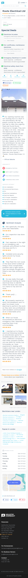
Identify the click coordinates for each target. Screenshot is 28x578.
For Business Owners (7, 530)
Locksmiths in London (8, 435)
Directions (15, 482)
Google (19, 370)
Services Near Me (6, 529)
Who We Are (5, 536)
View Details (10, 40)
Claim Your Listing (6, 532)
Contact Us (4, 538)
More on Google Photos (7, 381)
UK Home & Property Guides (14, 575)
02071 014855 (7, 17)
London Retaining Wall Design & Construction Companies (13, 442)
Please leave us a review (10, 375)
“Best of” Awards (7, 534)
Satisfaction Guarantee (8, 525)
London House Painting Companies (12, 433)
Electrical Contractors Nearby (10, 415)
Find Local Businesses (8, 527)
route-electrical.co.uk (9, 495)
